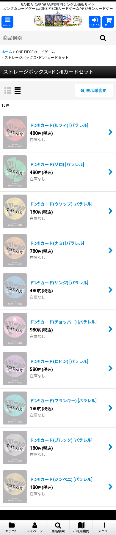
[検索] (103, 37)
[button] (7, 22)
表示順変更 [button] (96, 90)
